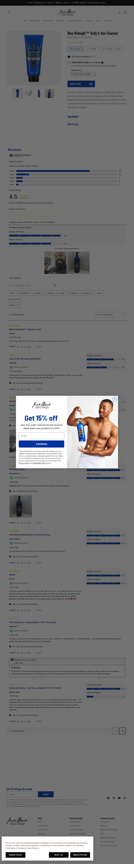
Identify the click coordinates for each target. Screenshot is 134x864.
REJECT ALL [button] (58, 855)
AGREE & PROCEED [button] (80, 855)
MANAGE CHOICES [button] (15, 855)
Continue (41, 444)
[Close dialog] (114, 399)
